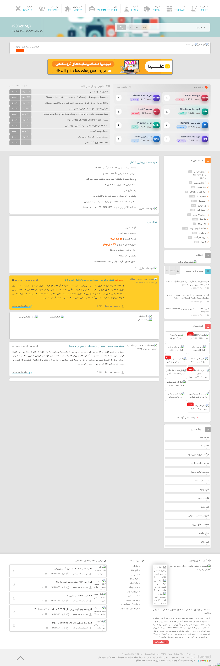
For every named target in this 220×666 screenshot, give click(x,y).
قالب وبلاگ (201, 224)
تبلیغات (135, 566)
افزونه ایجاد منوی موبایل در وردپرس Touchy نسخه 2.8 (89, 280)
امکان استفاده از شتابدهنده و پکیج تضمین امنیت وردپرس (110, 201)
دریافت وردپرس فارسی (129, 608)
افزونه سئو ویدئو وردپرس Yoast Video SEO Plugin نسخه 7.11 (63, 609)
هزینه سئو (204, 437)
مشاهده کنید (159, 642)
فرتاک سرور (152, 222)
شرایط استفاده (132, 600)
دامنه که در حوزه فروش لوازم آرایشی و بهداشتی (86, 125)
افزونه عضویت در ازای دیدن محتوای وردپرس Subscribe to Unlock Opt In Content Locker (187, 296)
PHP (202, 178)
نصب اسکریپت (132, 596)
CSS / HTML (198, 175)
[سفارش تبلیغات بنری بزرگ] (145, 316)
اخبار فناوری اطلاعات (198, 192)
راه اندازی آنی (130, 190)
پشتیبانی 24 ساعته (127, 256)
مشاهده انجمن (16, 86)
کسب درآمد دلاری (201, 481)
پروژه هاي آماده (200, 237)
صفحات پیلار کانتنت (99, 131)
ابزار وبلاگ (134, 579)
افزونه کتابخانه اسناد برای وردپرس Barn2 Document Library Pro (187, 310)
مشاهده (20, 51)
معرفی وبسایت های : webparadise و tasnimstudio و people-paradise (75, 114)
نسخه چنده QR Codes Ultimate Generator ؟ (87, 120)
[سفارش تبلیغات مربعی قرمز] (28, 317)
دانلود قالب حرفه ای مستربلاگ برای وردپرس (72, 569)
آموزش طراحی (200, 172)
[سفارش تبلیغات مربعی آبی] (57, 317)
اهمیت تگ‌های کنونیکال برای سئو (93, 137)
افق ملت (205, 446)
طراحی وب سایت (188, 660)
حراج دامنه (204, 533)
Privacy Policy (173, 654)
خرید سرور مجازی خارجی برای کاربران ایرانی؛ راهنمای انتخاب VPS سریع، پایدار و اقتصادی (187, 283)
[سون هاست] (191, 44)
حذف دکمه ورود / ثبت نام (96, 142)
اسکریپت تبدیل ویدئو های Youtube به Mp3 (72, 623)
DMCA (163, 654)
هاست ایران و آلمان (127, 233)
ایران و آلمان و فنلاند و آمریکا (123, 250)
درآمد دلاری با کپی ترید (198, 454)
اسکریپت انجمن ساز (99, 91)
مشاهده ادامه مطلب (20, 306)
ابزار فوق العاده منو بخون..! (79, 596)
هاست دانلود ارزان (200, 524)
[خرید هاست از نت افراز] (144, 320)
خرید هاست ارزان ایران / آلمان (143, 162)
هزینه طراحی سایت (200, 463)
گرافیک (203, 242)
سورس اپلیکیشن (199, 215)
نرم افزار (202, 233)
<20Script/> (21, 26)
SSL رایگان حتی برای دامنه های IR (120, 185)
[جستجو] (121, 27)
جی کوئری (202, 206)
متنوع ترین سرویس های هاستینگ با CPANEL (115, 168)
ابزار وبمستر (201, 187)
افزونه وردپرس (31, 280)
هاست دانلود (140, 660)
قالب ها (203, 219)
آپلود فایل (204, 542)
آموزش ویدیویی (200, 183)
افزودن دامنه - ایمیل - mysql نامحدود (119, 173)
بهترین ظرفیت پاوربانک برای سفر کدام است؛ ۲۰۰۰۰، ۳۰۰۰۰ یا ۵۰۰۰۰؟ (77, 97)
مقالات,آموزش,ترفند (198, 228)
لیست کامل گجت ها (186, 417)
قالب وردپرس (203, 498)
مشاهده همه (122, 87)
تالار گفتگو (134, 583)
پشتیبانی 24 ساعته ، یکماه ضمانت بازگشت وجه (114, 196)
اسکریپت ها (201, 196)
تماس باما (134, 575)
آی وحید (176, 660)
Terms (182, 654)
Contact (156, 654)
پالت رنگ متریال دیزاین (129, 604)
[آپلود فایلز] (203, 44)
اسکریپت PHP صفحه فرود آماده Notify (74, 582)
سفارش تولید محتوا (200, 472)
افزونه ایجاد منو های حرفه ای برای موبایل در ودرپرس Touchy (96, 346)
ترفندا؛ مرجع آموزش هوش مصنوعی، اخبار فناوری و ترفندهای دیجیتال (76, 103)
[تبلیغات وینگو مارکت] (187, 262)
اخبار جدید (204, 489)
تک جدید (205, 507)
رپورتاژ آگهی (201, 210)
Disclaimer (191, 654)
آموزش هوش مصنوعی (198, 516)
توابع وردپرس (132, 591)
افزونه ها (19, 280)
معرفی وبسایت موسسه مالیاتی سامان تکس (88, 108)
